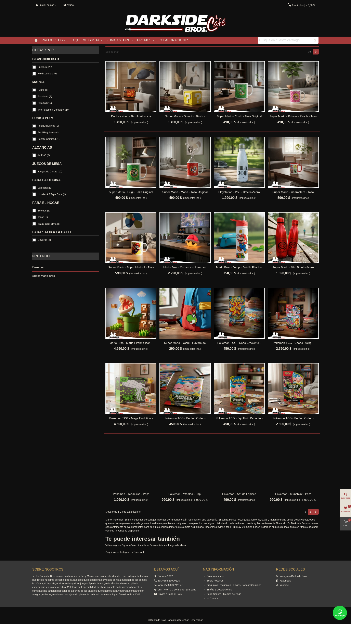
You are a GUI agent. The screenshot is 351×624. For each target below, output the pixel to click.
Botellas (44, 210)
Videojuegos (112, 545)
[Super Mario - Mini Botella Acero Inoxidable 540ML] (293, 237)
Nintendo (41, 256)
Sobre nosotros (215, 580)
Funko (43, 89)
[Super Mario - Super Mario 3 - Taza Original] (130, 237)
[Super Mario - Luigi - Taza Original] (130, 162)
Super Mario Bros (43, 275)
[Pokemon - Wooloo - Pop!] (184, 464)
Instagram (125, 552)
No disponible (47, 73)
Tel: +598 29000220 (169, 580)
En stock (45, 67)
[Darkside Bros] (175, 23)
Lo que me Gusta (85, 40)
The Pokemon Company (53, 109)
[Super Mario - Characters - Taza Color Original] (293, 162)
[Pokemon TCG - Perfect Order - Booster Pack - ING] (293, 388)
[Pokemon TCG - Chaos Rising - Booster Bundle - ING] (293, 313)
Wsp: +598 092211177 (170, 585)
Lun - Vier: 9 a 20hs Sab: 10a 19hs (177, 589)
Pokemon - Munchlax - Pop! (293, 493)
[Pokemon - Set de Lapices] (239, 464)
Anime (162, 545)
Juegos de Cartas (50, 171)
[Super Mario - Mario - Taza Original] (184, 162)
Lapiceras (45, 187)
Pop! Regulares (48, 132)
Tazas (43, 217)
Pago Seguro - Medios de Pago (224, 594)
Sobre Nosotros (47, 569)
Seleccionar (112, 51)
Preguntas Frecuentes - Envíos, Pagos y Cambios (234, 585)
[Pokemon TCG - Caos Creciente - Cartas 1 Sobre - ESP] (239, 313)
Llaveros (44, 239)
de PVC (44, 155)
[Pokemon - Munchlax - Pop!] (293, 464)
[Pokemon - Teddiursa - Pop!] (130, 464)
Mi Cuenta (212, 598)
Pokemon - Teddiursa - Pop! (131, 493)
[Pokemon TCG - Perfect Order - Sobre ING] (184, 388)
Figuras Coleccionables (134, 545)
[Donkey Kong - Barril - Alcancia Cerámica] (130, 86)
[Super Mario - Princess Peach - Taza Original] (293, 86)
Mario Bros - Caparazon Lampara (185, 267)
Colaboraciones (173, 40)
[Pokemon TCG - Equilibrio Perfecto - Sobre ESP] (239, 388)
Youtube (284, 585)
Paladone (45, 96)
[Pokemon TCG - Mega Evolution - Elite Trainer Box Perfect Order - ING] (130, 388)
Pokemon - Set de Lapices (239, 493)
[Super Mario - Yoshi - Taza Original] (239, 86)
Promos (144, 40)
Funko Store (118, 40)
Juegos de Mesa (177, 545)
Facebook (138, 552)
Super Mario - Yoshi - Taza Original (239, 116)
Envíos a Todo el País (170, 594)
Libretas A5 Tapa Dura (52, 194)
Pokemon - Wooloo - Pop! (185, 493)
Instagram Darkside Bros (293, 576)
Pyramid (45, 103)
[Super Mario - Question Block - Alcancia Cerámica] (184, 86)
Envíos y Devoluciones (219, 589)
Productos (52, 40)
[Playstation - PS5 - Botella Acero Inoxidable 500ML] (239, 162)
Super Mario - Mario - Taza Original (185, 192)
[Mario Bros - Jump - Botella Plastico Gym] (239, 237)
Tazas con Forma (49, 223)
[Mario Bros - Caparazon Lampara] (184, 237)
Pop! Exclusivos (48, 125)
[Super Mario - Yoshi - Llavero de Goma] (184, 313)
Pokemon (38, 267)
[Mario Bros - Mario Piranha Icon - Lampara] (130, 313)
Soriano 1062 (165, 576)
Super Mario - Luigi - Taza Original (131, 192)
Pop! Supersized (49, 139)
